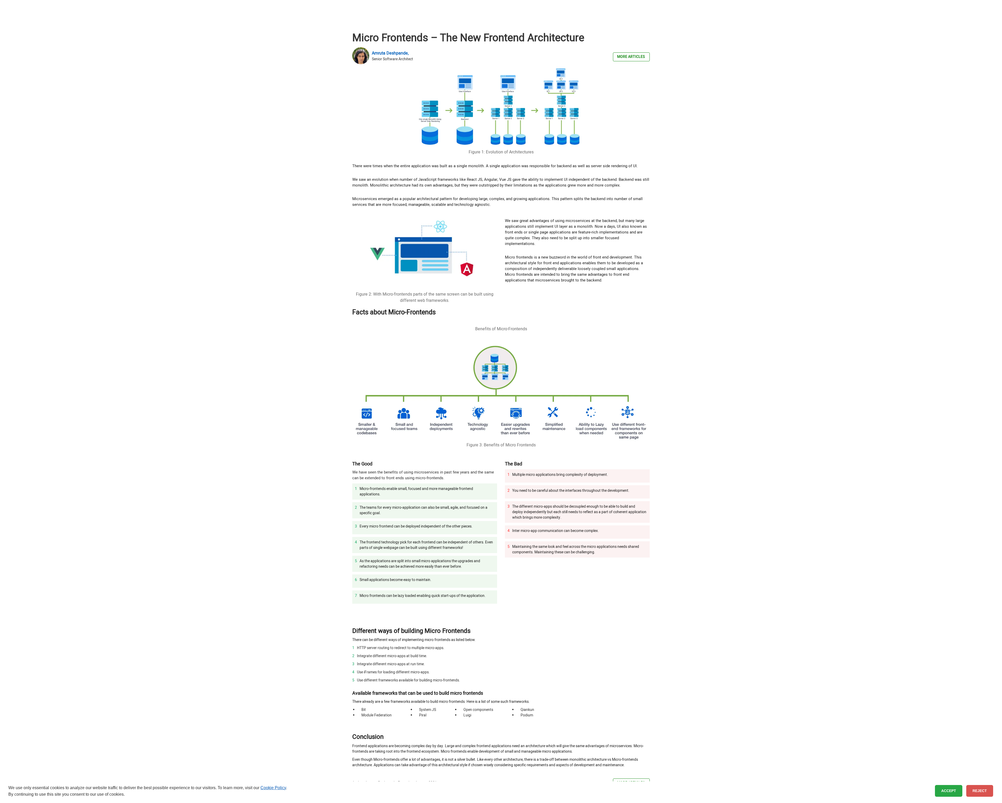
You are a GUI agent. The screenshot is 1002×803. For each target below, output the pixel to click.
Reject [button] (980, 791)
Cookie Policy (273, 788)
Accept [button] (948, 791)
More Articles (631, 56)
